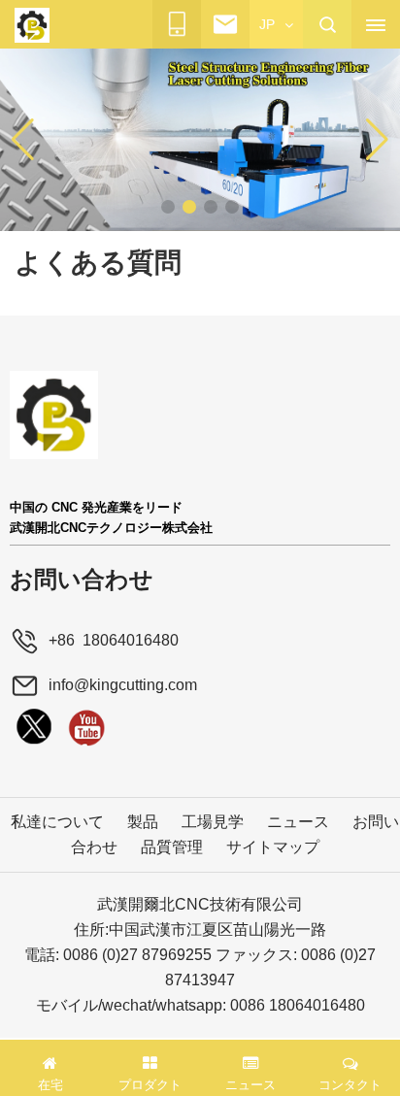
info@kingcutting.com (123, 685)
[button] (168, 207)
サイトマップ (272, 847)
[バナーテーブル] (200, 139)
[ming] (86, 727)
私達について (57, 822)
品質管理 (172, 847)
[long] (34, 727)
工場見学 (213, 822)
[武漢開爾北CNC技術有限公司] (32, 25)
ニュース (298, 822)
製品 (142, 822)
